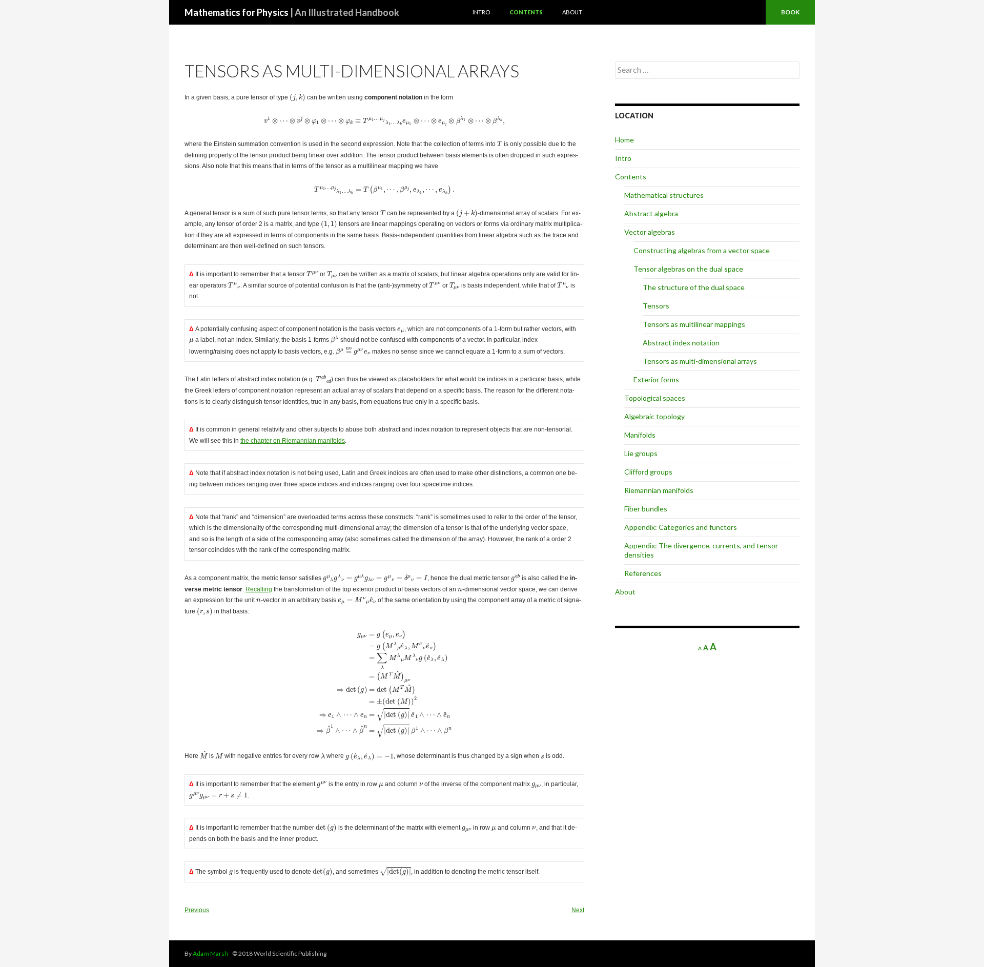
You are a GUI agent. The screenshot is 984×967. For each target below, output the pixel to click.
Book (790, 12)
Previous (196, 910)
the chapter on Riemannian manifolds (292, 440)
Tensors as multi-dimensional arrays (700, 361)
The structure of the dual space (694, 287)
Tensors (656, 305)
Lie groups (641, 453)
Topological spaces (654, 398)
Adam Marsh (210, 953)
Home (624, 139)
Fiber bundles (645, 508)
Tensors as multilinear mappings (694, 324)
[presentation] (297, 97)
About (572, 12)
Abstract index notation (681, 342)
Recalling (258, 589)
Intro (481, 12)
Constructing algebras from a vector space (701, 250)
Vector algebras (649, 232)
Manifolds (639, 434)
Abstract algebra (651, 213)
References (643, 573)
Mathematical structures (664, 195)
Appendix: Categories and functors (680, 527)
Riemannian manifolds (658, 490)
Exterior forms (656, 379)
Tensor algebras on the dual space (688, 268)
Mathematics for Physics (291, 12)
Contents (526, 12)
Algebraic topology (654, 416)
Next (577, 910)
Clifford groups (648, 471)
